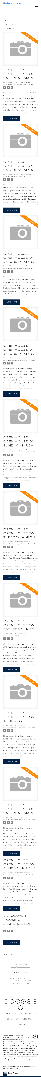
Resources (28, 1019)
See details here (22, 96)
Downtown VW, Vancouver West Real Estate (22, 360)
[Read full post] (20, 50)
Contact (20, 1024)
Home (7, 1014)
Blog (17, 1019)
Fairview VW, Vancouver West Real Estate (21, 636)
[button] (6, 1001)
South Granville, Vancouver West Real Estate (22, 875)
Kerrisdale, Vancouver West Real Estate (20, 176)
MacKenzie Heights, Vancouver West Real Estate (23, 452)
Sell (9, 1019)
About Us (17, 1014)
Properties (31, 1014)
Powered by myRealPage (13, 1068)
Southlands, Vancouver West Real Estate (21, 84)
